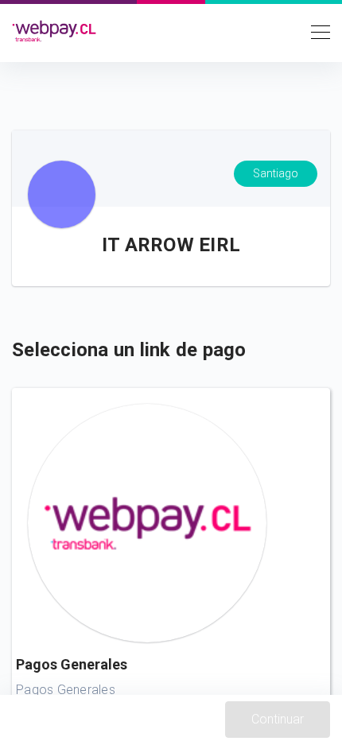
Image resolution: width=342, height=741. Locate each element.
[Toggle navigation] (315, 31)
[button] (171, 564)
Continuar (277, 719)
